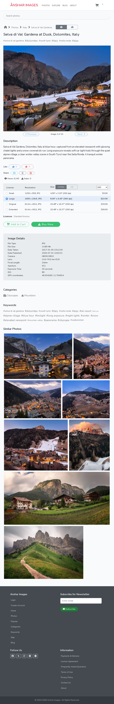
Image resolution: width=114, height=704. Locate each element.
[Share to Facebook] (14, 173)
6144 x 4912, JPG (33, 204)
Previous (32, 134)
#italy (55, 40)
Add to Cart (18, 224)
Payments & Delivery (70, 656)
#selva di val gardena (13, 40)
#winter (85, 315)
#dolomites (31, 40)
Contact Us (66, 682)
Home (13, 610)
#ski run (95, 311)
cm (72, 187)
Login (13, 600)
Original (12, 204)
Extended (13, 209)
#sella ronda (65, 40)
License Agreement (69, 661)
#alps (75, 40)
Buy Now (47, 224)
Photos (46, 5)
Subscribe (70, 609)
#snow (94, 315)
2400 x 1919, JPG (33, 198)
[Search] (108, 15)
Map (13, 637)
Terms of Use (67, 672)
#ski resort (85, 311)
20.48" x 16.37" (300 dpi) (62, 204)
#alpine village (11, 315)
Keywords (15, 632)
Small (11, 193)
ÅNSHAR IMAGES (24, 5)
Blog (66, 5)
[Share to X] (22, 173)
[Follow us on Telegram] (35, 656)
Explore (56, 5)
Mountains (30, 295)
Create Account (18, 605)
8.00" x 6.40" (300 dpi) (61, 198)
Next (80, 134)
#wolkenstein (77, 320)
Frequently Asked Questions (73, 666)
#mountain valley (35, 320)
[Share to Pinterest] (30, 173)
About (74, 5)
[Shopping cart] (97, 5)
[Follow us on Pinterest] (30, 656)
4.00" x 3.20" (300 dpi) (60, 193)
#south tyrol (45, 40)
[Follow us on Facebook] (12, 656)
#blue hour (27, 315)
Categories (15, 626)
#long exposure (55, 315)
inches (61, 187)
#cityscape (63, 320)
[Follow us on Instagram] (24, 656)
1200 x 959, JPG (32, 193)
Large (12, 198)
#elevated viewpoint (14, 320)
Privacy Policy (67, 677)
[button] (101, 4)
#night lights (72, 315)
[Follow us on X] (18, 656)
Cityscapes (12, 295)
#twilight (40, 315)
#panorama (50, 320)
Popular (14, 621)
